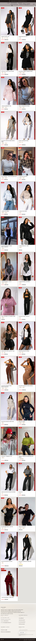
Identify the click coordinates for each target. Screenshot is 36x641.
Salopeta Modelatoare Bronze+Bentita (6, 386)
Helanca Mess (22, 421)
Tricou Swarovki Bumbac (24, 105)
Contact (21, 4)
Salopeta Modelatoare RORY (25, 561)
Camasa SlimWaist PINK (6, 105)
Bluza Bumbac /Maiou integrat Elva (9, 176)
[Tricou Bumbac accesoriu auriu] (9, 301)
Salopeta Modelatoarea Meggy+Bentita (6, 246)
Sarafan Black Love (23, 36)
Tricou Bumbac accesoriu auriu (8, 316)
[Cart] (34, 4)
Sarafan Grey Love (5, 36)
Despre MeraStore (14, 4)
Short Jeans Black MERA (24, 351)
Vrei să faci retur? (22, 620)
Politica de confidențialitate (5, 631)
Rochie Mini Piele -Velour (7, 526)
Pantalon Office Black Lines (7, 71)
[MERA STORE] (3, 607)
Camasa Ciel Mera (5, 211)
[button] (12, 5)
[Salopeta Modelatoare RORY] (26, 546)
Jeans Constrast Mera (23, 140)
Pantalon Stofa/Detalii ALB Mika (8, 491)
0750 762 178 (6, 620)
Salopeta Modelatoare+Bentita (26, 385)
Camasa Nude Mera (23, 211)
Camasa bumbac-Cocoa (6, 281)
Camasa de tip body (23, 176)
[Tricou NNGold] (26, 511)
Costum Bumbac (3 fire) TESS (7, 597)
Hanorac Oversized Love (6, 456)
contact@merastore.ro (7, 622)
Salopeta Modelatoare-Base (7, 421)
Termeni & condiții (4, 629)
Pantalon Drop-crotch (24, 316)
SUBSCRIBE (22, 632)
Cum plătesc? (21, 618)
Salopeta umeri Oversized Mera (26, 71)
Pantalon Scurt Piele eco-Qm (7, 351)
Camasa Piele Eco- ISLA (24, 245)
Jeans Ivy (21, 491)
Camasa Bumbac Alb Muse (24, 281)
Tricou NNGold (22, 526)
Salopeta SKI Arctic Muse (6, 561)
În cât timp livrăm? (22, 622)
